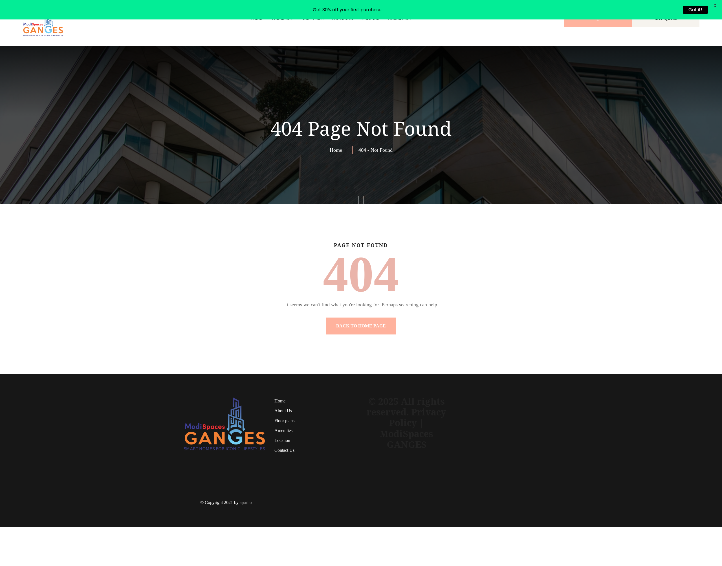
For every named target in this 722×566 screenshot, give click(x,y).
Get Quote (665, 37)
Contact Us (399, 38)
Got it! (695, 9)
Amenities (342, 38)
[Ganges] (43, 42)
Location (370, 38)
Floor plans (311, 38)
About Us (282, 38)
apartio (246, 521)
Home (257, 38)
